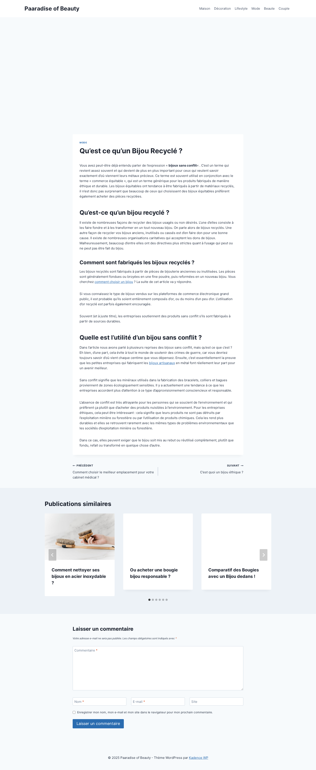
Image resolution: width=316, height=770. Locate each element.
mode (83, 142)
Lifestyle (241, 8)
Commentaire (86, 650)
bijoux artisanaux (162, 363)
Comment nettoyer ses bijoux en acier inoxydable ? (79, 576)
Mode (256, 8)
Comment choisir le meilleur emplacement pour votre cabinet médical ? (113, 471)
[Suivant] (263, 555)
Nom (79, 702)
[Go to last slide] (52, 555)
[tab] (149, 600)
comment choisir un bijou (114, 282)
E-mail (139, 702)
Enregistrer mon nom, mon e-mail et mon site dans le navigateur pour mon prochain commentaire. (145, 712)
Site (194, 702)
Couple (284, 8)
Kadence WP (198, 758)
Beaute (269, 8)
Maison (204, 8)
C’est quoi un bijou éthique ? (221, 469)
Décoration (222, 8)
